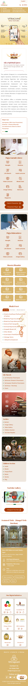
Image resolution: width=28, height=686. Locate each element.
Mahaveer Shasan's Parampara (13, 380)
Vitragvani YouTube (13, 509)
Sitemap (22, 652)
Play (5, 479)
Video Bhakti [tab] (12, 309)
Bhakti (6, 469)
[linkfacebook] (6, 677)
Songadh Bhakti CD (10, 329)
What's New (5, 120)
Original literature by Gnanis (7, 283)
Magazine (8, 198)
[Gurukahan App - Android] (20, 612)
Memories (20, 189)
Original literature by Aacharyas (21, 273)
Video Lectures (7, 181)
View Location (7, 577)
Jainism (6, 422)
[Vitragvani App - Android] (8, 612)
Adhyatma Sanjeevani (11, 339)
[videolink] (14, 497)
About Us (6, 652)
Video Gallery (8, 427)
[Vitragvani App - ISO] (10, 612)
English (23, 1)
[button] (26, 25)
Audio (6, 466)
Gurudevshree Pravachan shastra (21, 283)
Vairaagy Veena (8, 337)
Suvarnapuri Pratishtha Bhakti (13, 334)
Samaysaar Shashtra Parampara (14, 383)
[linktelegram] (14, 677)
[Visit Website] (5, 612)
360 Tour (6, 581)
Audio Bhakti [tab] (5, 309)
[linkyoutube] (10, 677)
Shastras (20, 165)
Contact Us (14, 652)
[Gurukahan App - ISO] (23, 612)
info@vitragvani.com (14, 670)
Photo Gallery (19, 577)
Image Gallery (7, 189)
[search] (20, 5)
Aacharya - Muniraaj (10, 385)
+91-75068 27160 (14, 668)
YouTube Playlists (9, 432)
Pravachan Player (13, 207)
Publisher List (7, 299)
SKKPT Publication (21, 299)
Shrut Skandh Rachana (7, 273)
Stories (6, 477)
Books (6, 474)
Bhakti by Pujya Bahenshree (12, 321)
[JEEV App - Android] (22, 629)
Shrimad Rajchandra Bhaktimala (14, 326)
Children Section (20, 291)
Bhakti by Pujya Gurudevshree (13, 318)
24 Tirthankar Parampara (12, 377)
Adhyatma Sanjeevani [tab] (20, 309)
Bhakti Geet (20, 181)
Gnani (6, 388)
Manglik (7, 165)
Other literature (7, 291)
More (13, 581)
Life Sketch (7, 173)
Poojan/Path (8, 471)
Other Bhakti (8, 332)
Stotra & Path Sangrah (11, 324)
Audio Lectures (20, 173)
